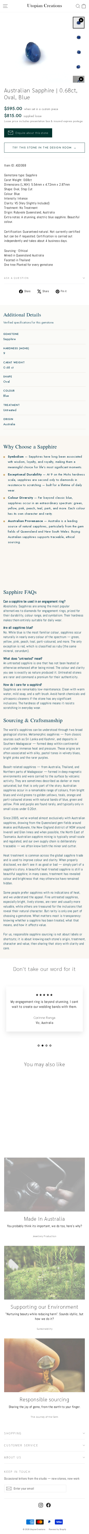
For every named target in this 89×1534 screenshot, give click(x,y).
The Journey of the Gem (44, 1416)
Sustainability (44, 1328)
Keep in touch (17, 1471)
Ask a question (16, 277)
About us (13, 1457)
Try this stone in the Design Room (44, 147)
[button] (84, 6)
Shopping (13, 1433)
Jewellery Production (45, 1236)
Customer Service (21, 1445)
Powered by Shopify (57, 1529)
